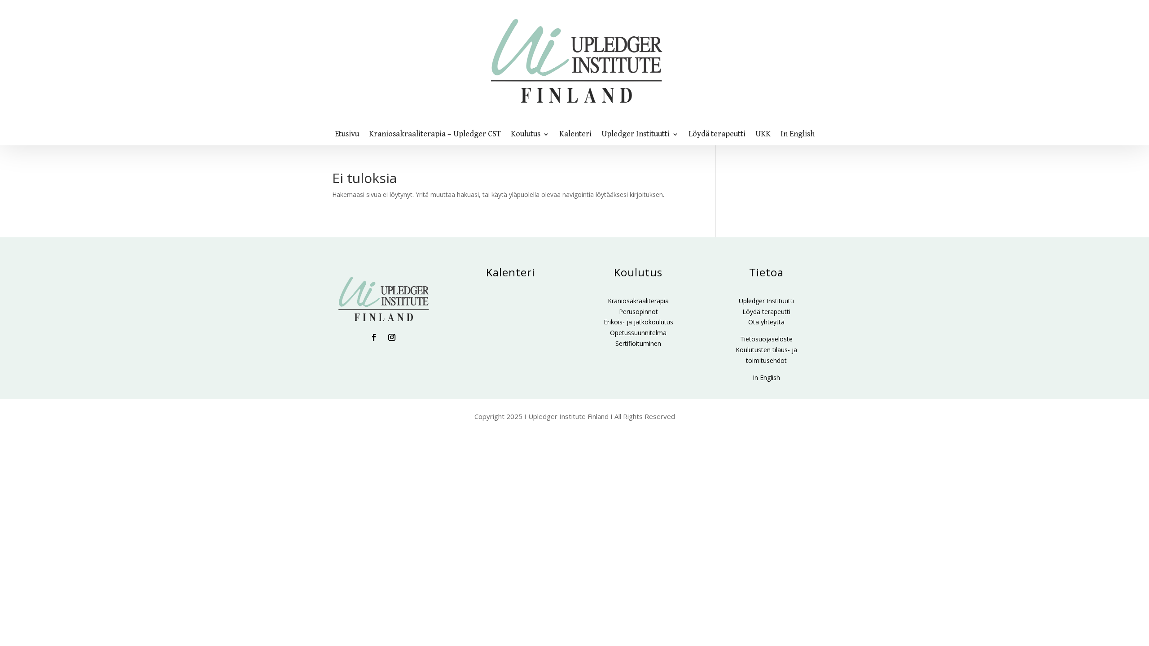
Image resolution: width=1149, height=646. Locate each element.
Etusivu (347, 135)
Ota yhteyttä (766, 322)
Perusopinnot (638, 311)
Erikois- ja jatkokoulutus (638, 322)
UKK (763, 135)
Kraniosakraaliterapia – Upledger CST (435, 135)
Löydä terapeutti (717, 135)
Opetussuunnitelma (638, 332)
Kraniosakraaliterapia (638, 301)
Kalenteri (575, 135)
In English (798, 135)
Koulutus (525, 135)
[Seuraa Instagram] (392, 337)
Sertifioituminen (638, 343)
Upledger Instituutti (635, 135)
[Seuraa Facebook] (374, 337)
